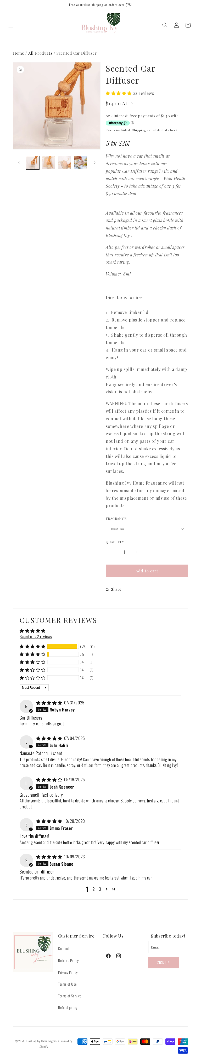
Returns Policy (68, 960)
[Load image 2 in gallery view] (48, 162)
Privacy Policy (67, 972)
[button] (11, 25)
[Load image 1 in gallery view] (32, 162)
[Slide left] (19, 162)
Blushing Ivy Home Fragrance (42, 1041)
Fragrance (116, 518)
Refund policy (67, 1007)
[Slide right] (94, 162)
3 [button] (100, 889)
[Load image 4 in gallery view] (80, 162)
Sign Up (163, 962)
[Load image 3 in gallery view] (64, 162)
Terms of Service (70, 995)
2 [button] (94, 889)
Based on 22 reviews (36, 636)
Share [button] (116, 589)
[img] (49, 702)
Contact (63, 948)
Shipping (139, 130)
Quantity (115, 541)
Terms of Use (67, 984)
